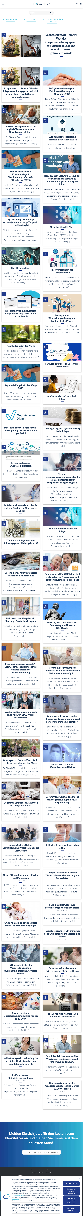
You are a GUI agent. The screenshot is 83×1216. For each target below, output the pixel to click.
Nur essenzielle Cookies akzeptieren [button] (71, 1191)
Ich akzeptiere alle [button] (71, 1183)
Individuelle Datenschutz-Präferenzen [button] (71, 1201)
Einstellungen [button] (15, 1199)
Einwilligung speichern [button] (71, 1209)
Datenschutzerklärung (18, 1195)
